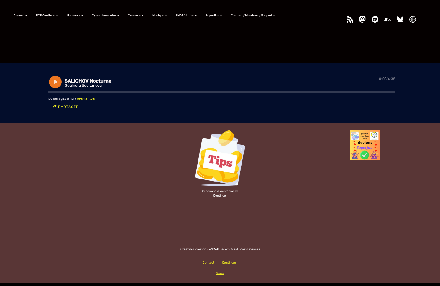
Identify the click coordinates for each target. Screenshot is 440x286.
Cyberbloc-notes (104, 15)
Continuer (229, 262)
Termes (220, 273)
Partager (68, 107)
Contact (208, 262)
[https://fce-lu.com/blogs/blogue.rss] (350, 19)
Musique (158, 15)
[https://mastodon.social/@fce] (362, 19)
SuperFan (212, 15)
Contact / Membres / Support (251, 15)
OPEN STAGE (86, 99)
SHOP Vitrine (185, 15)
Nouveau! (74, 15)
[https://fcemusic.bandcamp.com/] (387, 19)
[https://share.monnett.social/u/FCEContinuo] (412, 19)
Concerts (134, 15)
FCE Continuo (45, 15)
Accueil (19, 15)
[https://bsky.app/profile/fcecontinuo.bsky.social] (400, 19)
